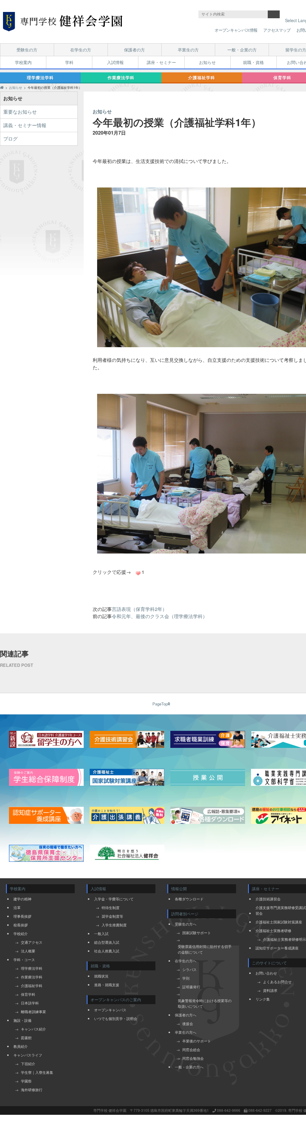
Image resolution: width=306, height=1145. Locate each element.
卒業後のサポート (196, 1040)
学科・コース (24, 959)
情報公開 (179, 888)
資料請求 (270, 990)
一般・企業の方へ (189, 1066)
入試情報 (115, 62)
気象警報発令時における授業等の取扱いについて (205, 1003)
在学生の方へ (185, 960)
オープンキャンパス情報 (236, 30)
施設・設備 (22, 1020)
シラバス (189, 969)
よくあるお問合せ (277, 981)
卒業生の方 (188, 50)
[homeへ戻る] (63, 21)
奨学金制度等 (112, 916)
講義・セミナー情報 (24, 125)
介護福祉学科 (201, 77)
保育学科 (28, 994)
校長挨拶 (20, 924)
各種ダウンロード (189, 898)
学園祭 (26, 1080)
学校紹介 (20, 933)
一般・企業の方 (242, 50)
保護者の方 (134, 50)
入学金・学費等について (114, 898)
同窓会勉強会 (193, 1058)
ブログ (10, 138)
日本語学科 (30, 1002)
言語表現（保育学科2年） (139, 609)
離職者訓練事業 (33, 1011)
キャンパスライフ (27, 1054)
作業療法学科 (121, 77)
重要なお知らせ (20, 111)
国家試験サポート (196, 932)
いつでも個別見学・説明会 (115, 1018)
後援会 (187, 1023)
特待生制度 (111, 907)
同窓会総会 (191, 1049)
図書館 (26, 1037)
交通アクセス (31, 942)
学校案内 (23, 62)
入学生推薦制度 (114, 924)
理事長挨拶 (22, 916)
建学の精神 (22, 898)
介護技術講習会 (268, 898)
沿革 (17, 907)
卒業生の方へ (185, 1032)
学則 (185, 978)
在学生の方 (80, 50)
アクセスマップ (276, 30)
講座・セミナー (161, 62)
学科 (69, 62)
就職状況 (101, 975)
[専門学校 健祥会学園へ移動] (2, 87)
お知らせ (207, 62)
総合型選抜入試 (106, 942)
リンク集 (262, 998)
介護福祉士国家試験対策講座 (278, 921)
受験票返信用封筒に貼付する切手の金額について (205, 949)
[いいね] (138, 573)
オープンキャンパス (110, 1009)
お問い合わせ (266, 972)
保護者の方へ (185, 1014)
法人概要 (28, 950)
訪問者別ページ (184, 914)
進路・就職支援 (106, 984)
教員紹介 (20, 1046)
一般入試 (101, 933)
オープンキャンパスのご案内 (116, 999)
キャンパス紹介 (33, 1028)
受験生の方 (26, 50)
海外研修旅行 (31, 1089)
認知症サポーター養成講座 (277, 947)
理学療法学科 (40, 77)
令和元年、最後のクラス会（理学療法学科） (159, 616)
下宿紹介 (28, 1063)
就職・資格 (253, 62)
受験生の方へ (185, 923)
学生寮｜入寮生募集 (37, 1072)
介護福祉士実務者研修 (273, 930)
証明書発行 (191, 986)
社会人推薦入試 (106, 950)
